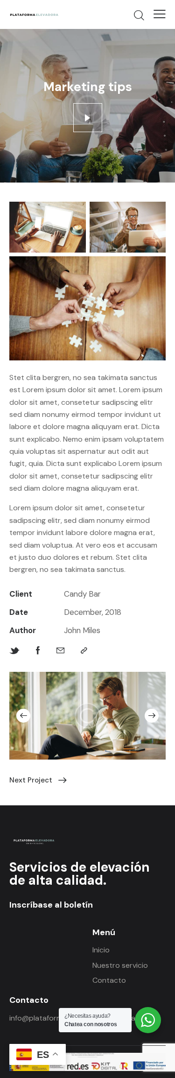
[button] (23, 716)
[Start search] (139, 15)
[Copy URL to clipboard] (84, 650)
